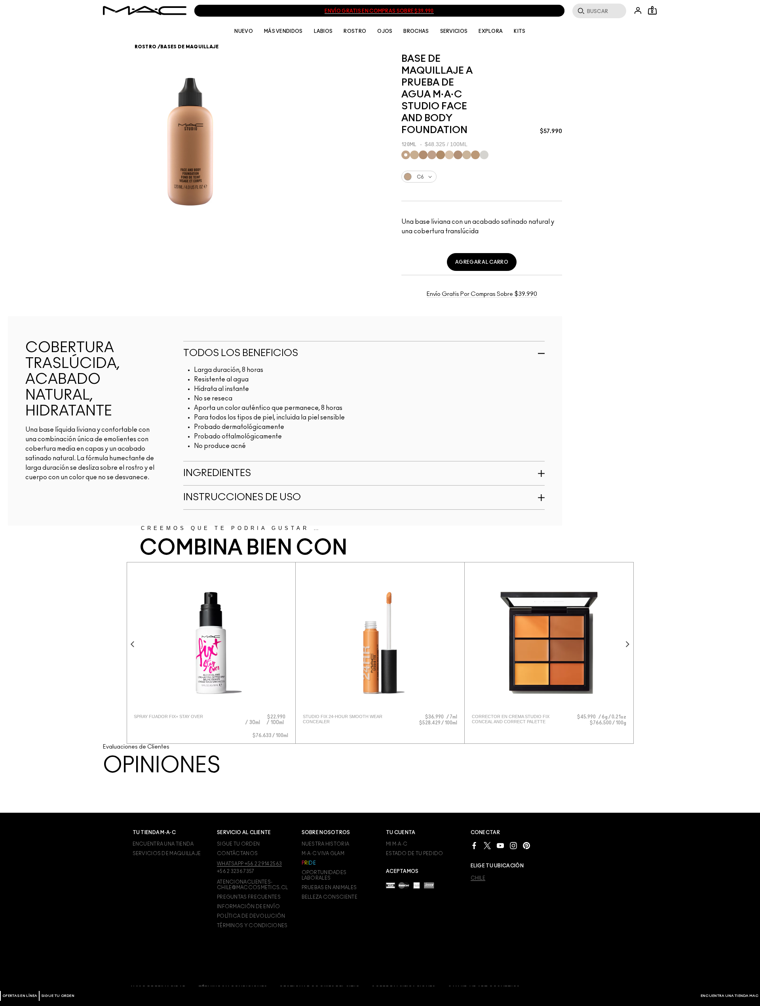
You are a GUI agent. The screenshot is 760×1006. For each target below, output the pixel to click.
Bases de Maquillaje (189, 46)
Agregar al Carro (481, 262)
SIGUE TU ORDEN (57, 996)
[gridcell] (405, 155)
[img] (211, 642)
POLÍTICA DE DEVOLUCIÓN (251, 916)
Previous (133, 644)
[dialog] (180, 716)
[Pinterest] (526, 845)
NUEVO (243, 31)
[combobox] (481, 177)
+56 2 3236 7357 (236, 871)
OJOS (384, 31)
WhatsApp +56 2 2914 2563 (249, 863)
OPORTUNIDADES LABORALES (324, 875)
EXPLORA (491, 31)
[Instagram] (513, 845)
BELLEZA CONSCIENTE (329, 897)
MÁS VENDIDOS (283, 31)
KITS (519, 31)
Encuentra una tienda (163, 844)
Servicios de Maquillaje (167, 853)
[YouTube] (500, 845)
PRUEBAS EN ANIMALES (329, 887)
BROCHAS (416, 31)
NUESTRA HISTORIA (326, 844)
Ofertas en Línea (19, 996)
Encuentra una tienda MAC (729, 996)
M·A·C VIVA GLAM (323, 853)
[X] (487, 845)
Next (628, 644)
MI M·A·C (396, 844)
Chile (478, 878)
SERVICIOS (454, 31)
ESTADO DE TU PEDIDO (414, 853)
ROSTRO (355, 31)
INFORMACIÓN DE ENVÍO (248, 906)
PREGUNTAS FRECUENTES (249, 897)
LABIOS (323, 31)
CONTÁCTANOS (237, 853)
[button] (253, 723)
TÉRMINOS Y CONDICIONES (252, 925)
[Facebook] (474, 845)
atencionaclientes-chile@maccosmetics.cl (252, 885)
